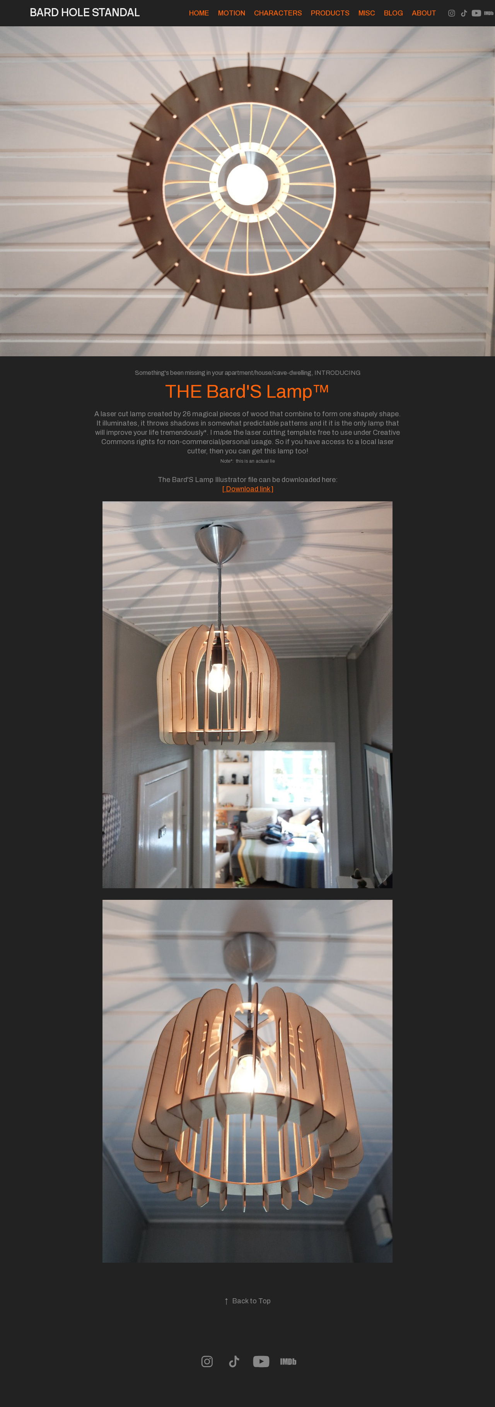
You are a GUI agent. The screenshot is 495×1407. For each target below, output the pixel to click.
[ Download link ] (247, 489)
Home (199, 13)
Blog (393, 13)
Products (330, 13)
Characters (278, 13)
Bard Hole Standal (85, 12)
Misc (366, 13)
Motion (231, 13)
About (424, 13)
